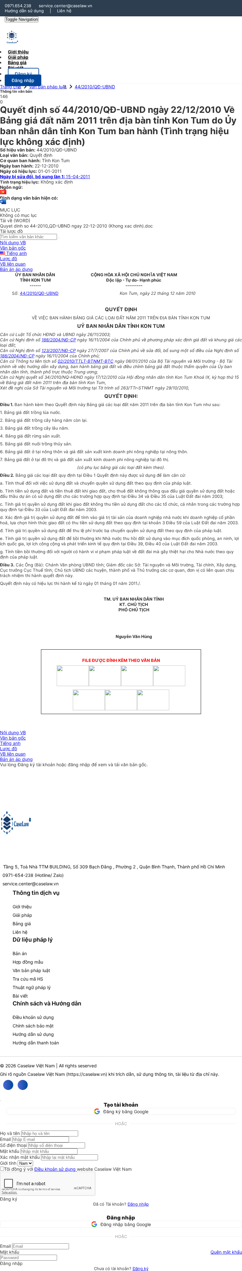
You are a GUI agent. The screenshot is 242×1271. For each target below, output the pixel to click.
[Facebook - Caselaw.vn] (8, 1085)
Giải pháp (22, 915)
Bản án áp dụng (16, 269)
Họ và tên (10, 1133)
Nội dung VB (13, 242)
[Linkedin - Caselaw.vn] (23, 1085)
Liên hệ (64, 10)
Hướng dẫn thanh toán (36, 1042)
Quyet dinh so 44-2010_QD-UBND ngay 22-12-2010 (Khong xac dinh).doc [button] (76, 225)
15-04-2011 (45, 176)
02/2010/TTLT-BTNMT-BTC (85, 361)
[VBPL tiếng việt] (3, 192)
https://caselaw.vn (87, 1074)
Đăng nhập (138, 1204)
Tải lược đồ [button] (11, 231)
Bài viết (15, 67)
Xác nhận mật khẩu (20, 1157)
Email (5, 1139)
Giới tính (8, 1163)
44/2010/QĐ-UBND (95, 86)
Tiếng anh (16, 253)
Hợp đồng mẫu (28, 962)
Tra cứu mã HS (28, 979)
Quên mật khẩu (226, 1252)
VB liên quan (13, 264)
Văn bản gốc (13, 247)
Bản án (20, 953)
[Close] (0, 1100)
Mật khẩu (9, 1151)
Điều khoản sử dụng (33, 1017)
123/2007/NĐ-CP (59, 350)
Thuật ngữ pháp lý (32, 987)
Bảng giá (22, 923)
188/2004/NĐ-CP (59, 339)
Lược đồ (8, 258)
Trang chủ (10, 86)
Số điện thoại (13, 1145)
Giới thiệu (22, 906)
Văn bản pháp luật (47, 86)
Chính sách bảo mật (33, 1025)
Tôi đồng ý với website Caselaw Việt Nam (68, 1169)
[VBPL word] (3, 204)
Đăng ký (140, 1268)
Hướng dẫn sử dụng (24, 10)
